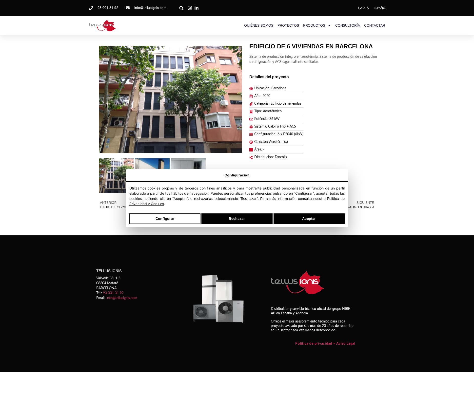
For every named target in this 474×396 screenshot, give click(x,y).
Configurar (165, 218)
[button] (181, 8)
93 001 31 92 (113, 293)
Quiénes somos (258, 25)
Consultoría (347, 25)
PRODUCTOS (314, 25)
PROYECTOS (288, 25)
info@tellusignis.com (121, 298)
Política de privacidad (313, 343)
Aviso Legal (345, 343)
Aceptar (309, 218)
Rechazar (237, 218)
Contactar (374, 25)
